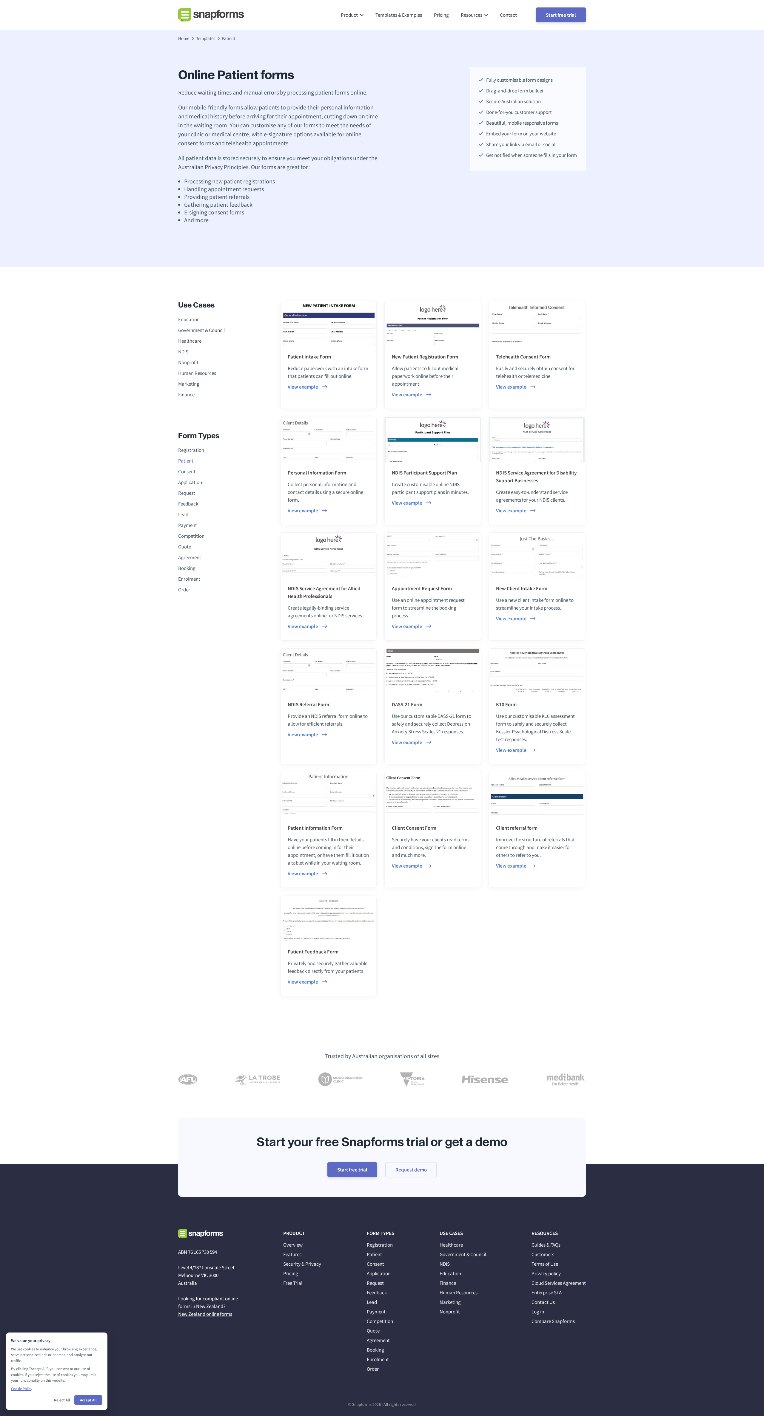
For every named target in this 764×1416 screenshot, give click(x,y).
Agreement (189, 557)
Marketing (188, 384)
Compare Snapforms (553, 1321)
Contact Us (543, 1302)
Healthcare (189, 341)
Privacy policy (546, 1273)
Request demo (411, 1169)
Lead (183, 514)
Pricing (441, 15)
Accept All (88, 1400)
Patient (185, 460)
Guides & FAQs (546, 1245)
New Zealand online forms (205, 1314)
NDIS (183, 351)
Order (184, 589)
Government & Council (201, 330)
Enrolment (189, 579)
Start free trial (561, 15)
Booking (186, 568)
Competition (191, 536)
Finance (186, 394)
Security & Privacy (302, 1264)
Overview (293, 1245)
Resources (471, 15)
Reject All (62, 1400)
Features (292, 1254)
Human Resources (197, 373)
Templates (205, 38)
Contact (508, 15)
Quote (184, 546)
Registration (191, 450)
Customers (543, 1254)
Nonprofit (188, 362)
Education (189, 319)
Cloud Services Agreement (559, 1283)
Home (183, 38)
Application (190, 482)
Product (349, 15)
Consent (186, 471)
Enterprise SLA (547, 1292)
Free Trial (292, 1283)
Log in (538, 1311)
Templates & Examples (398, 15)
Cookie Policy (21, 1388)
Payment (187, 525)
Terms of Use (545, 1264)
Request (186, 493)
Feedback (188, 503)
